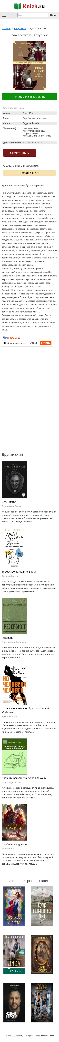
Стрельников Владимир (14, 642)
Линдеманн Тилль (11, 506)
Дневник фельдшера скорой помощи (24, 778)
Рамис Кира (8, 848)
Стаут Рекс (28, 113)
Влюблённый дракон (14, 844)
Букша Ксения (9, 716)
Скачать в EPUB (29, 173)
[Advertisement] (29, 379)
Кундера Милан (10, 576)
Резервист (8, 637)
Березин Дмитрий (11, 782)
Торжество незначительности (19, 571)
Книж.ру (19, 1036)
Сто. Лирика (9, 502)
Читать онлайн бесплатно (29, 96)
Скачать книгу (19, 153)
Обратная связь (48, 1036)
